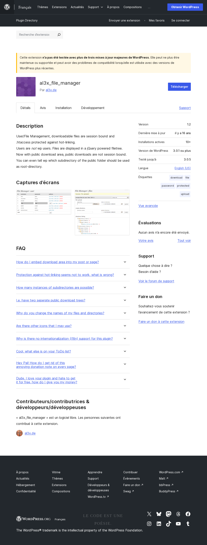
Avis (43, 108)
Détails (25, 108)
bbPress (166, 485)
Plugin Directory (27, 20)
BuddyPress (169, 491)
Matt (164, 478)
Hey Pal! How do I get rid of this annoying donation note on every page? (46, 365)
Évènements (131, 478)
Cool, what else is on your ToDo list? (43, 351)
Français (60, 519)
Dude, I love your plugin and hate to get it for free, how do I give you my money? (46, 380)
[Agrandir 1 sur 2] (66, 195)
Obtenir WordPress (185, 7)
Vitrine (56, 472)
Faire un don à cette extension (161, 322)
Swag (128, 491)
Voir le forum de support (156, 281)
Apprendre (95, 472)
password (168, 185)
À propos (22, 472)
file (187, 177)
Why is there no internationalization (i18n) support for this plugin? (64, 339)
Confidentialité (26, 491)
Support (185, 108)
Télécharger (179, 86)
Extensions (59, 485)
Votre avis (145, 240)
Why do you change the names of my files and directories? (60, 313)
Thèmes (57, 478)
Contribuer (130, 472)
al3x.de (51, 90)
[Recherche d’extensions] (59, 35)
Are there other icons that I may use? (44, 326)
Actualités (22, 478)
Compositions (61, 491)
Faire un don (133, 485)
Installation (63, 108)
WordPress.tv (98, 496)
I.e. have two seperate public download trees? (50, 300)
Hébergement (25, 485)
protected (183, 185)
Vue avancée (148, 206)
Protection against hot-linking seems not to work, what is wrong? (65, 275)
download (176, 177)
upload (185, 194)
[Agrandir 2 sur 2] (124, 195)
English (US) (183, 168)
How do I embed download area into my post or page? (57, 262)
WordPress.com (171, 472)
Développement (93, 108)
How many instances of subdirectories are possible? (55, 288)
